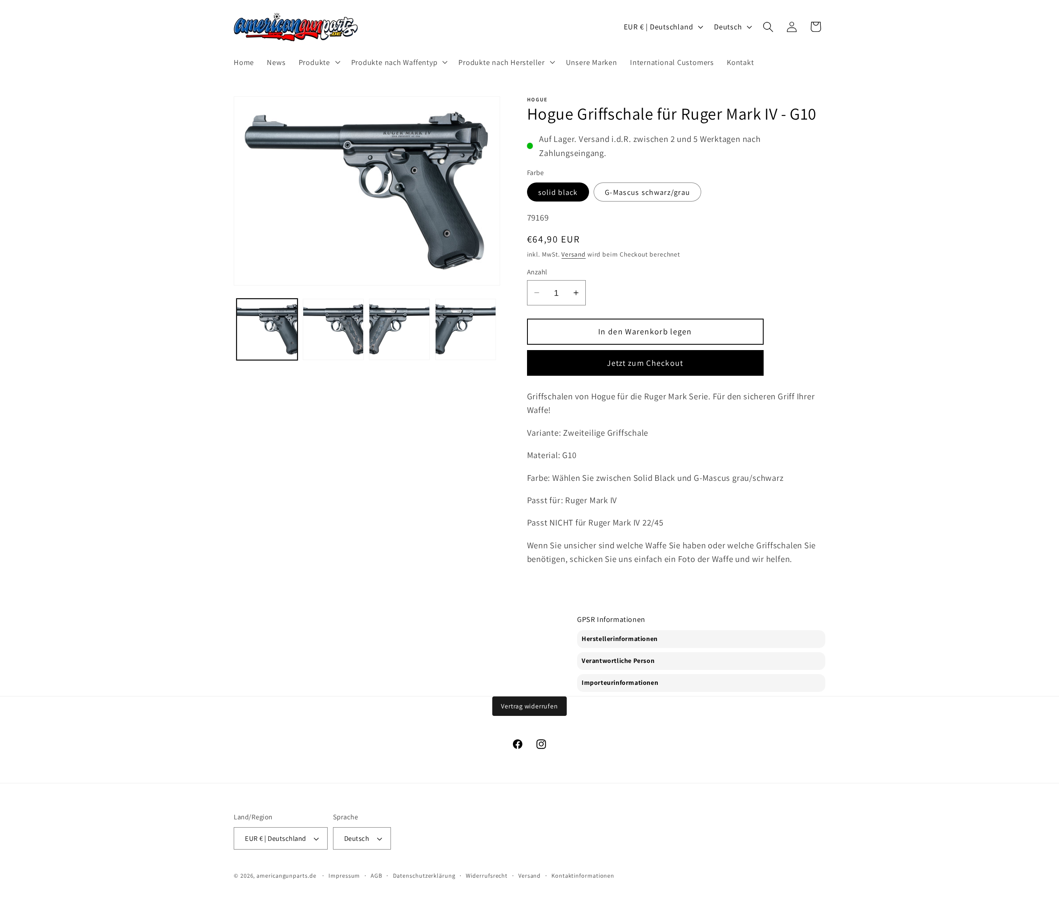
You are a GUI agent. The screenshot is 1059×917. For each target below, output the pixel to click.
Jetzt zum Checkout (645, 363)
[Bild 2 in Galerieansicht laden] (333, 329)
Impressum (344, 875)
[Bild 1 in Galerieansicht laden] (267, 329)
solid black (558, 192)
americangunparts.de (286, 875)
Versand (573, 254)
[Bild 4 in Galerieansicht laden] (465, 329)
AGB (376, 875)
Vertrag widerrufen (529, 706)
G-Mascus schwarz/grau (647, 192)
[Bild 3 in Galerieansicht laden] (399, 329)
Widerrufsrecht (487, 875)
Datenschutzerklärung (424, 875)
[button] (318, 62)
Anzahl (537, 271)
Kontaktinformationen (582, 875)
